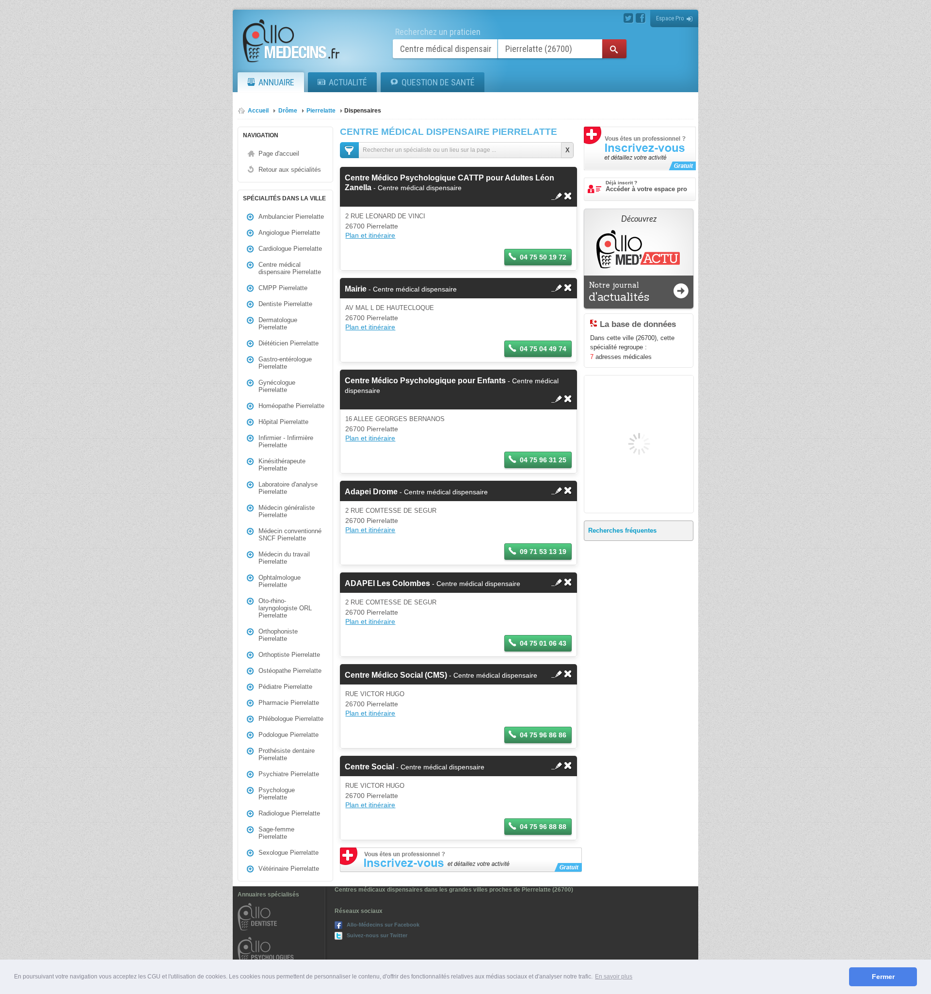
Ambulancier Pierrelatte (291, 216)
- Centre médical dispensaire (401, 289)
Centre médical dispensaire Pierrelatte (289, 268)
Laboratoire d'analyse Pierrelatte (288, 488)
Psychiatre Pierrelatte (288, 774)
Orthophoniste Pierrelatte (278, 635)
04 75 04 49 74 (543, 349)
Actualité (348, 82)
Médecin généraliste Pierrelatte (286, 511)
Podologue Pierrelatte (288, 734)
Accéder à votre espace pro (646, 186)
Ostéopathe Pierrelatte (289, 670)
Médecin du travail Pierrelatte (284, 558)
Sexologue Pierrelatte (288, 852)
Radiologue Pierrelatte (289, 813)
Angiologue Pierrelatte (289, 232)
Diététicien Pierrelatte (288, 343)
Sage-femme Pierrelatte (276, 833)
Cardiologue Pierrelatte (290, 248)
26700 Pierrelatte (371, 226)
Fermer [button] (883, 976)
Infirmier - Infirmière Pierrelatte (285, 441)
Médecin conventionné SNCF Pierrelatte (289, 534)
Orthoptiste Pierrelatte (289, 654)
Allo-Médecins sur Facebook (383, 925)
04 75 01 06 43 (543, 643)
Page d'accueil (278, 153)
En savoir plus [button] (613, 976)
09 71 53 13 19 (543, 551)
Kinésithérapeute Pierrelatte (281, 464)
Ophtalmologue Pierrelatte (279, 581)
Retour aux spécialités (289, 169)
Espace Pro (670, 18)
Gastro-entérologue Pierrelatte (285, 363)
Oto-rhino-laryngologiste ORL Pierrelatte (285, 608)
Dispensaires (362, 111)
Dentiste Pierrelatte (285, 304)
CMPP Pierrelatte (282, 288)
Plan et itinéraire (370, 235)
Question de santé (438, 82)
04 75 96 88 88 (543, 827)
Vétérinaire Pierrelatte (288, 868)
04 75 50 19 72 (543, 257)
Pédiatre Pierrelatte (285, 686)
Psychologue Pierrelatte (276, 793)
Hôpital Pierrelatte (283, 421)
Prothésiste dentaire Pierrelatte (286, 754)
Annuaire (276, 82)
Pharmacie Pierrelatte (288, 702)
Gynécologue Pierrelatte (276, 386)
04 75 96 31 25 (543, 460)
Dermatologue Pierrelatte (277, 323)
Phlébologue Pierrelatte (290, 718)
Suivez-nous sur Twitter (377, 935)
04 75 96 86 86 (543, 735)
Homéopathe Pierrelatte (291, 405)
